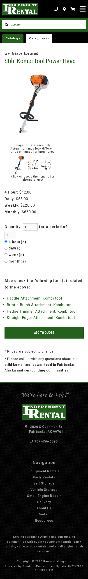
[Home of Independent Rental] (20, 9)
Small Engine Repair (44, 496)
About (44, 508)
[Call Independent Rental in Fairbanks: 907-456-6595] (56, 9)
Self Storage (44, 483)
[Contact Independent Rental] (64, 9)
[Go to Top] (82, 573)
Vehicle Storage (44, 489)
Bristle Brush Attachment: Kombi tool (40, 305)
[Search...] (6, 24)
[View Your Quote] (73, 9)
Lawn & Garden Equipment (21, 53)
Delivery (44, 502)
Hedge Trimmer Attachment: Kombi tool (42, 311)
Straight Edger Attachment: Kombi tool (41, 318)
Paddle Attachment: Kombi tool (34, 298)
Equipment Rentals (44, 471)
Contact (44, 514)
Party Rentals (44, 477)
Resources (44, 520)
